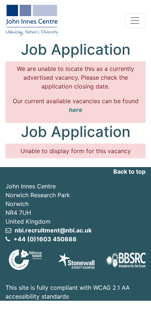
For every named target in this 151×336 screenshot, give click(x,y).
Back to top (129, 171)
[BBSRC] (126, 259)
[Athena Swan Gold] (25, 259)
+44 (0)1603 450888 (44, 239)
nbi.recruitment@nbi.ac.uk (52, 230)
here (75, 109)
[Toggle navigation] (135, 20)
